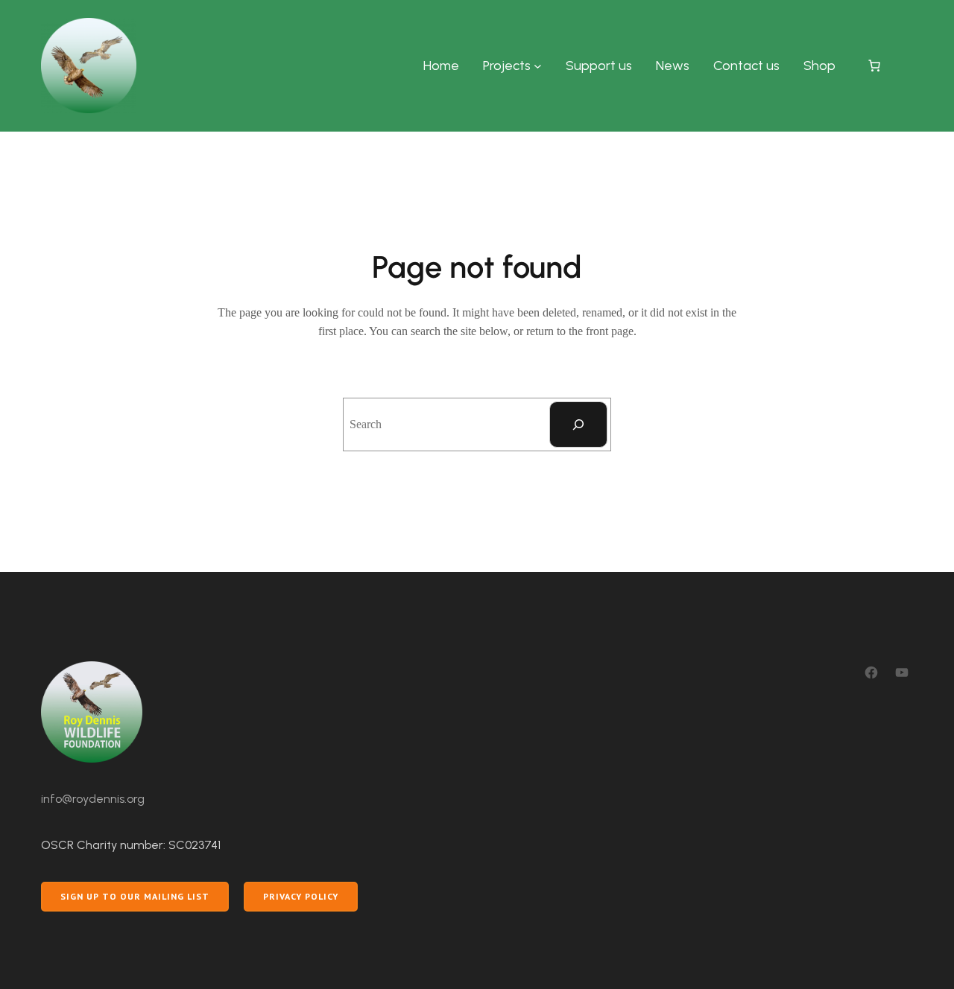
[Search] (578, 424)
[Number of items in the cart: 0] (874, 65)
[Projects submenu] (538, 66)
